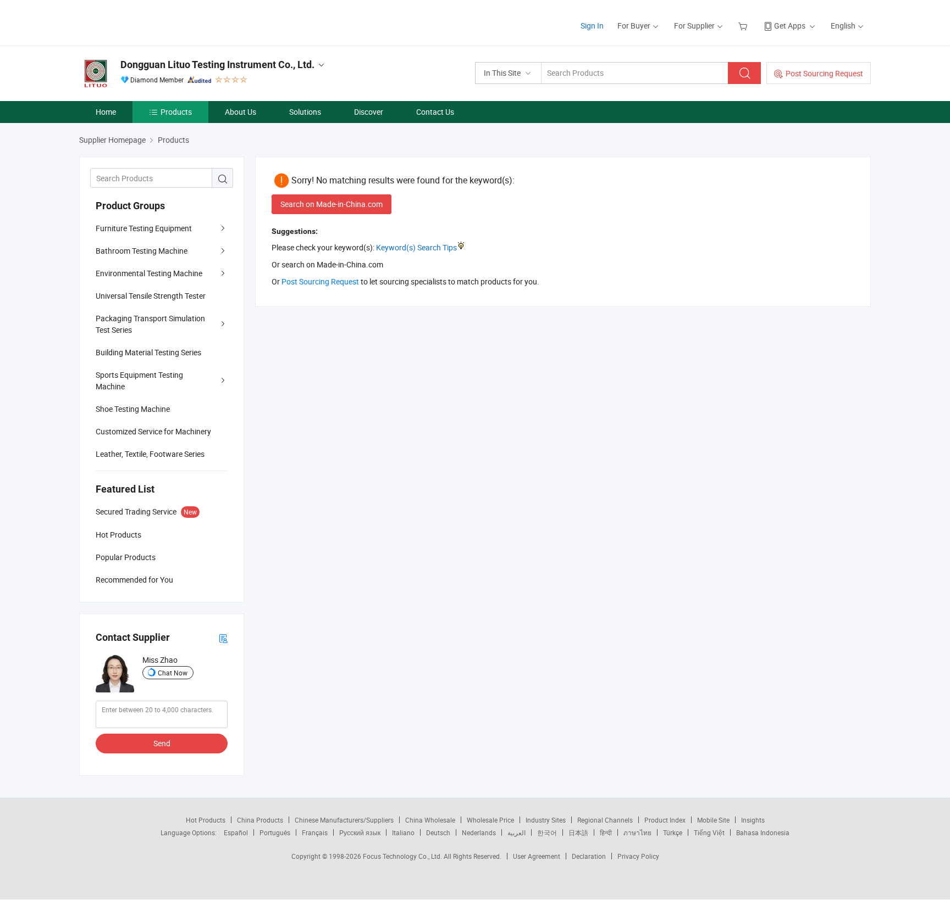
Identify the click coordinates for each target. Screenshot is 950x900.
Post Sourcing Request (824, 73)
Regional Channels (605, 819)
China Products (260, 819)
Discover (368, 112)
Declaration (589, 856)
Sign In (592, 25)
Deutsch (438, 832)
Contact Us (435, 112)
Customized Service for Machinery (153, 431)
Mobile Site (713, 819)
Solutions (305, 112)
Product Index (665, 819)
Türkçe (672, 832)
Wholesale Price (490, 819)
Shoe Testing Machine (133, 409)
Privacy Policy (638, 856)
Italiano (403, 832)
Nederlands (479, 832)
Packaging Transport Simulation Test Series (150, 324)
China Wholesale (430, 819)
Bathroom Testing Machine (141, 250)
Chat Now (172, 672)
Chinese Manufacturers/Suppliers (344, 819)
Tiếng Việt (709, 832)
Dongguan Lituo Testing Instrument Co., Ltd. (217, 64)
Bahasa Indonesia (762, 832)
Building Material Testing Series (148, 352)
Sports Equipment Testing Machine (139, 381)
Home (106, 112)
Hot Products (205, 819)
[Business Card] (223, 637)
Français (315, 832)
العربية (516, 832)
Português (274, 832)
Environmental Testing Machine (149, 273)
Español (236, 832)
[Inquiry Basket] (744, 25)
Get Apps (789, 25)
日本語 (578, 832)
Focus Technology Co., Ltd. (403, 856)
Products (176, 112)
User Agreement (536, 856)
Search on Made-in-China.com (331, 204)
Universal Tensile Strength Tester (151, 295)
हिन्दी (606, 832)
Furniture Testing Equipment (144, 228)
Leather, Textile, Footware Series (150, 454)
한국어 (547, 832)
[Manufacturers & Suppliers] (149, 22)
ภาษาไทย (637, 832)
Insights (753, 819)
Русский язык (359, 832)
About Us (240, 112)
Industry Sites (546, 819)
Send (161, 743)
